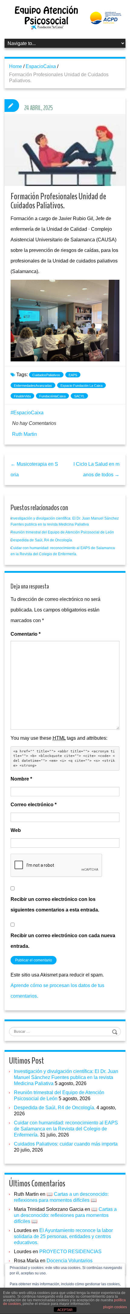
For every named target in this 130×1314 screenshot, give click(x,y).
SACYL (79, 396)
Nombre (21, 778)
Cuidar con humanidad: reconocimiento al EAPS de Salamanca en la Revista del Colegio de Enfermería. (66, 1128)
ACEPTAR (65, 1310)
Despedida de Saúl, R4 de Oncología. (42, 540)
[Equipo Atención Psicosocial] (65, 17)
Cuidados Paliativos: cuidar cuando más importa (66, 1143)
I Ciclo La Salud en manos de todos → (96, 469)
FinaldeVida (22, 396)
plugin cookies (115, 1307)
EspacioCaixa (41, 66)
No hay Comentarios (34, 423)
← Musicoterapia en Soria (34, 469)
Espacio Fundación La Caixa (81, 385)
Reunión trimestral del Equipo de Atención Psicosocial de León (62, 532)
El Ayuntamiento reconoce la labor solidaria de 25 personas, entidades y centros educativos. (63, 1236)
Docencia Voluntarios (70, 1260)
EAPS (73, 375)
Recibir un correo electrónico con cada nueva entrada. (63, 941)
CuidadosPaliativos (46, 375)
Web (16, 830)
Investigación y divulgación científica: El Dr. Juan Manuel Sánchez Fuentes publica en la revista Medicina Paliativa (66, 1077)
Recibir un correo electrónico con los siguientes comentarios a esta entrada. (55, 904)
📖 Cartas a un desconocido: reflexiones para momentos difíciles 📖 (65, 1215)
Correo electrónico (34, 804)
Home (15, 66)
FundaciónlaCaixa (52, 396)
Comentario (26, 634)
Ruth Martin (24, 434)
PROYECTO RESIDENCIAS (70, 1251)
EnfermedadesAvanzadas (33, 385)
